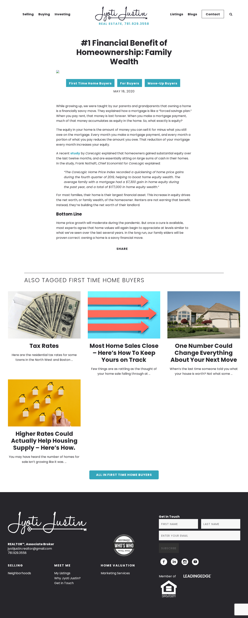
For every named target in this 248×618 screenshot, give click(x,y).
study (75, 153)
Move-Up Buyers (162, 83)
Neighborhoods (19, 573)
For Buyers (129, 83)
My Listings (62, 573)
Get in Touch (64, 583)
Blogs (192, 14)
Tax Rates (44, 346)
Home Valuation (118, 565)
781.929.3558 (17, 553)
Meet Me (62, 565)
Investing (62, 14)
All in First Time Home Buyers (124, 475)
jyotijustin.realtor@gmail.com (30, 548)
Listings (176, 14)
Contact (213, 14)
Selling (28, 14)
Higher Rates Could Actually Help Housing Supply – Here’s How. (44, 441)
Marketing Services (115, 573)
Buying (44, 14)
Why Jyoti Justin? (67, 578)
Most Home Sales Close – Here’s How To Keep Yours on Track (124, 353)
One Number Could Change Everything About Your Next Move (203, 353)
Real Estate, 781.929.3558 (124, 23)
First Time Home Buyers (90, 83)
